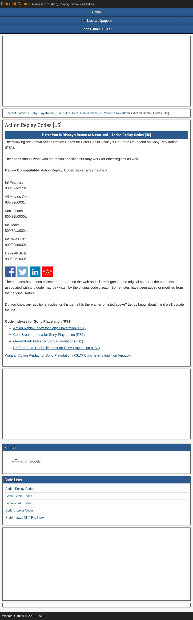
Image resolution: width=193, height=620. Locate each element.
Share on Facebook (10, 271)
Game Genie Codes (18, 496)
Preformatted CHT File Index (24, 517)
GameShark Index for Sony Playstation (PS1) (48, 341)
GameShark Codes (18, 503)
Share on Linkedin (35, 271)
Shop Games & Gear (97, 29)
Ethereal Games (15, 4)
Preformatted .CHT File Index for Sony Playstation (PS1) (56, 348)
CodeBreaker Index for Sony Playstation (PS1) (49, 335)
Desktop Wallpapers (96, 20)
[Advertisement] (96, 71)
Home (96, 12)
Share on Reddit (47, 271)
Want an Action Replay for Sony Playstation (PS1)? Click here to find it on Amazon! (68, 355)
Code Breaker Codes (19, 510)
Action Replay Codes (19, 489)
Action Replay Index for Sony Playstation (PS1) (49, 328)
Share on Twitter (22, 271)
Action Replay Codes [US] (33, 125)
